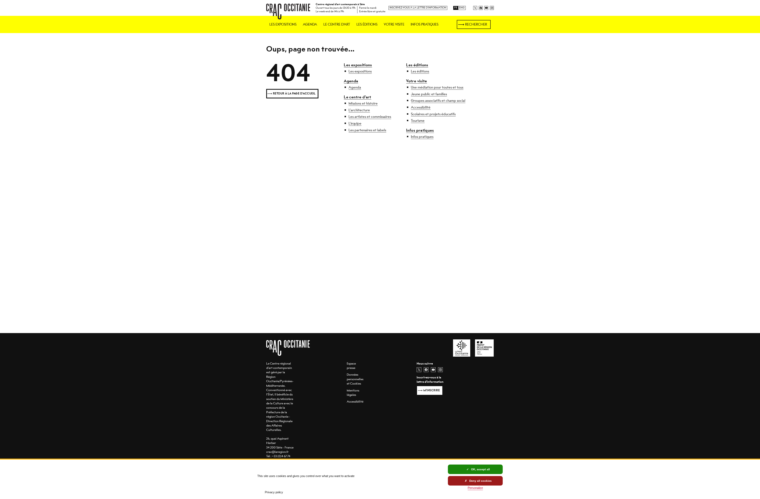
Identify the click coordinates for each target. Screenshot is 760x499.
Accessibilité (420, 107)
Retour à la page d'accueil (294, 93)
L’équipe (355, 123)
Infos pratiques (420, 130)
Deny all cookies (480, 480)
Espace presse (351, 365)
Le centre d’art (357, 97)
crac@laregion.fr (277, 451)
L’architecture (359, 110)
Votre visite (416, 81)
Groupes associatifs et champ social (438, 100)
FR (455, 8)
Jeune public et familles (429, 94)
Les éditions (417, 65)
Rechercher (476, 24)
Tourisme (418, 120)
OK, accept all (480, 469)
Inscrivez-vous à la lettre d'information (418, 8)
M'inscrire (431, 390)
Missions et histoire (363, 103)
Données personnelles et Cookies (355, 379)
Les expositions (358, 65)
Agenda (351, 81)
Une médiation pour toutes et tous (437, 87)
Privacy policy (274, 492)
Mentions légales (353, 392)
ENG (462, 8)
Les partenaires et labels (367, 130)
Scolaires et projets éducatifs (433, 114)
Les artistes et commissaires (370, 116)
